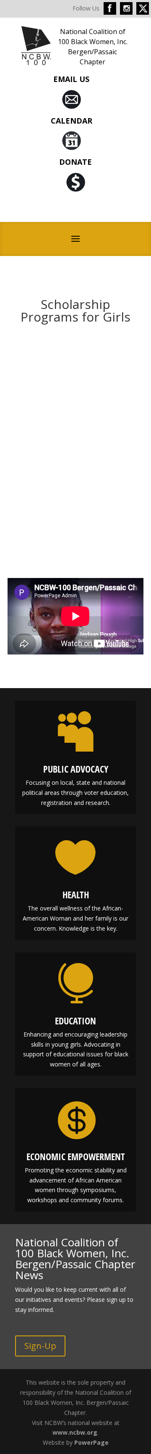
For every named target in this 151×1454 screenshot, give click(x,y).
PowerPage (91, 1442)
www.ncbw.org (74, 1432)
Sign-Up (40, 1345)
